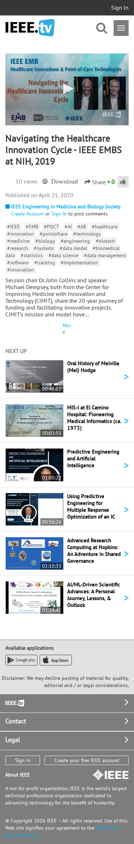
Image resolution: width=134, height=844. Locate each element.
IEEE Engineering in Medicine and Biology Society (66, 206)
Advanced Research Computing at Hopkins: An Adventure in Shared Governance (94, 550)
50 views (27, 181)
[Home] (30, 28)
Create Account (27, 213)
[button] (67, 89)
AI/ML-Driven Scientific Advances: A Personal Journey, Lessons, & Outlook (93, 594)
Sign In (120, 7)
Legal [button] (12, 740)
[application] (67, 89)
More (67, 328)
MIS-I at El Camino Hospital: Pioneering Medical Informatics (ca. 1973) (94, 417)
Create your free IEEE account (86, 760)
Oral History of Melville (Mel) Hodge (93, 367)
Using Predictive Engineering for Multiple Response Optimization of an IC (91, 506)
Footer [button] (14, 702)
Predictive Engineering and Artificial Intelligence (93, 458)
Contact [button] (15, 721)
